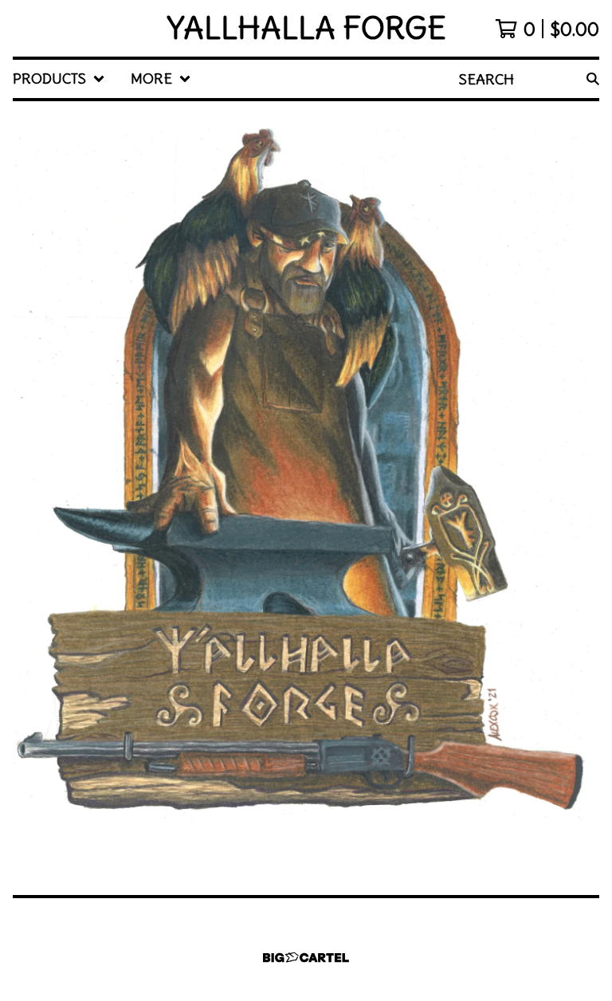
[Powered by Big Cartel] (306, 957)
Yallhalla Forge (306, 28)
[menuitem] (59, 79)
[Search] (593, 79)
